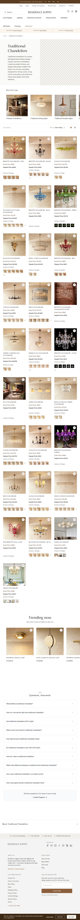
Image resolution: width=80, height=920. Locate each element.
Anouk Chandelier (11, 307)
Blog (21, 6)
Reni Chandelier (9, 496)
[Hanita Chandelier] (65, 147)
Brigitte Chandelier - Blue (39, 210)
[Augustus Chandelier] (40, 436)
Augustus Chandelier (38, 450)
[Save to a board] (23, 138)
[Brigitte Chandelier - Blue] (40, 196)
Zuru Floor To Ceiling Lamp (47, 658)
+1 (24, 320)
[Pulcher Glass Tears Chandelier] (14, 196)
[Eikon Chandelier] (40, 293)
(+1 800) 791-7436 (14, 906)
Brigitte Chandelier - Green (65, 210)
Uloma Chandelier (36, 496)
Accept (71, 917)
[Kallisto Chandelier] (14, 244)
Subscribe (57, 891)
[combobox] (13, 12)
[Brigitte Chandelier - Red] (65, 244)
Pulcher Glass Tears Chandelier (11, 211)
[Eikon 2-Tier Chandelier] (40, 244)
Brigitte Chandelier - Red (64, 258)
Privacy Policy (12, 893)
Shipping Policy (13, 890)
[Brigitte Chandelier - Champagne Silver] (65, 293)
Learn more (49, 917)
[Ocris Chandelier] (65, 528)
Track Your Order (13, 881)
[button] (76, 11)
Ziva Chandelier (9, 402)
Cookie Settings (13, 896)
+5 (29, 370)
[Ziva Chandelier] (14, 388)
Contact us (62, 6)
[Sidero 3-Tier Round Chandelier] (14, 339)
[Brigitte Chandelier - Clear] (65, 339)
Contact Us (11, 878)
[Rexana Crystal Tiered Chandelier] (65, 388)
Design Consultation (38, 6)
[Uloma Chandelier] (40, 482)
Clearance (28, 26)
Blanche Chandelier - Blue (40, 542)
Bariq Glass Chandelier (38, 353)
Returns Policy (12, 899)
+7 (25, 225)
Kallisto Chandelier (11, 258)
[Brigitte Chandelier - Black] (40, 147)
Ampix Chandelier (36, 402)
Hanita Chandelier (62, 161)
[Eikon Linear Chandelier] (65, 482)
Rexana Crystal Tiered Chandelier (63, 403)
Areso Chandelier (10, 588)
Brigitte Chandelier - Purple (62, 451)
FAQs (9, 887)
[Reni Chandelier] (14, 482)
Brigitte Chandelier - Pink (13, 161)
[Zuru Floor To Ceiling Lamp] (50, 641)
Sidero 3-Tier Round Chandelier (11, 354)
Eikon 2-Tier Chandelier (38, 258)
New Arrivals (46, 859)
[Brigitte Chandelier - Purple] (65, 436)
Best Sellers (45, 861)
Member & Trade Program (16, 869)
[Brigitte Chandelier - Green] (65, 196)
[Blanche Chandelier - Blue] (40, 528)
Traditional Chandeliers (16, 36)
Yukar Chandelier (10, 450)
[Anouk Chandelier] (14, 293)
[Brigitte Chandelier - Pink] (14, 147)
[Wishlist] (68, 11)
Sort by (52, 127)
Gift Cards (45, 865)
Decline (60, 917)
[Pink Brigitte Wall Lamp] (14, 528)
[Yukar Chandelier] (14, 436)
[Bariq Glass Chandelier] (40, 339)
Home (5, 36)
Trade (27, 6)
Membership (52, 6)
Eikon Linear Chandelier (64, 496)
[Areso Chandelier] (14, 574)
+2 (29, 178)
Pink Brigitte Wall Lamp (12, 542)
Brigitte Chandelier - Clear (65, 353)
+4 (55, 370)
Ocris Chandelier (61, 542)
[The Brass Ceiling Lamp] (20, 641)
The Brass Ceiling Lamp (15, 658)
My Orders (11, 884)
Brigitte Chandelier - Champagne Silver (62, 308)
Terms (10, 902)
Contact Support (39, 797)
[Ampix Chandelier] (40, 388)
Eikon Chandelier (36, 307)
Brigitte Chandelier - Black (40, 161)
